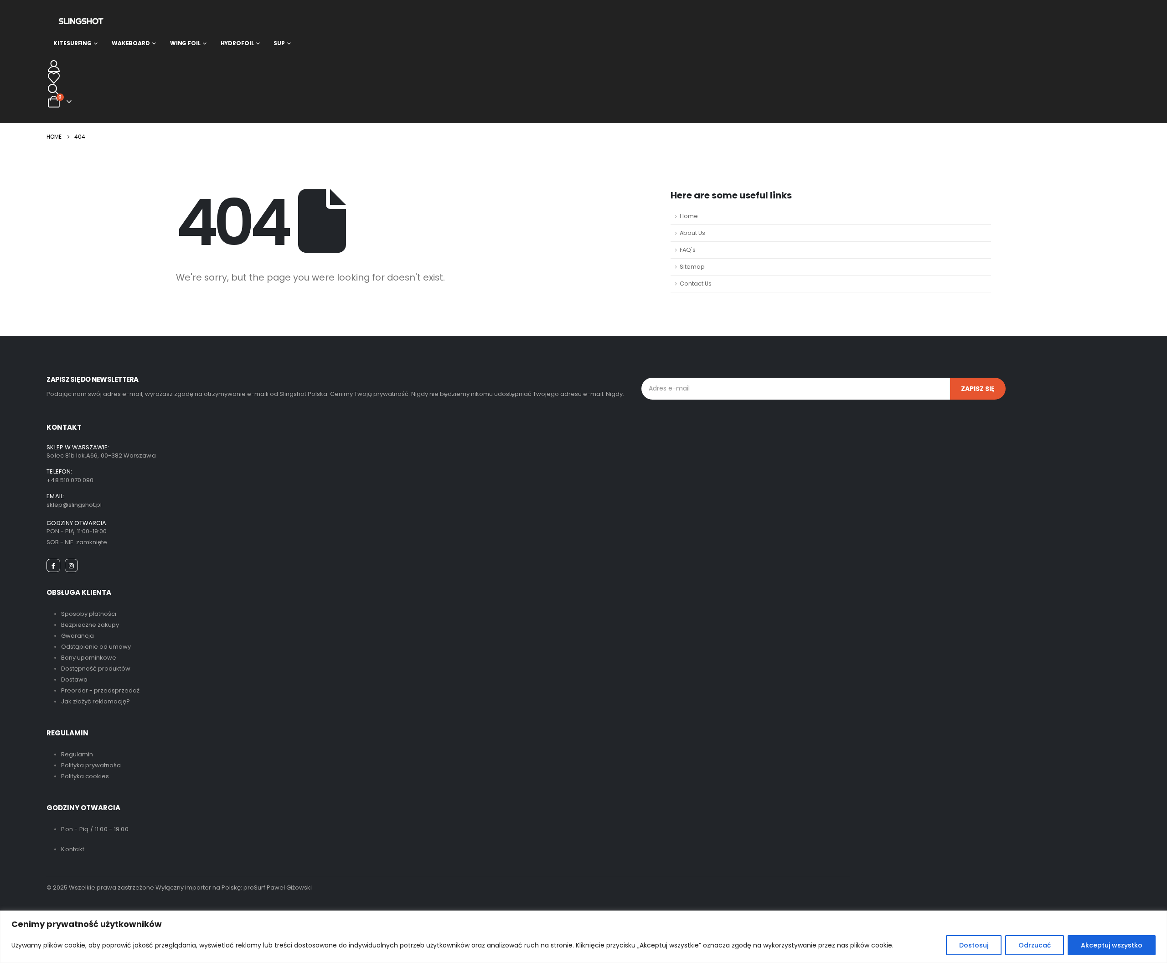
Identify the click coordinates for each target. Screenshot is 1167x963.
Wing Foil (185, 43)
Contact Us (696, 283)
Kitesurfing (72, 43)
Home (689, 216)
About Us (692, 233)
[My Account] (53, 66)
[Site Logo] (81, 21)
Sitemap (692, 267)
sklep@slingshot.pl (74, 504)
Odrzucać (1034, 945)
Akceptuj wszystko (1111, 945)
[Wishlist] (53, 78)
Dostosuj (973, 945)
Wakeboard (131, 43)
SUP (279, 43)
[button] (53, 90)
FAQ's (688, 250)
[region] (583, 937)
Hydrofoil (237, 43)
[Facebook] (53, 565)
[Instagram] (71, 565)
